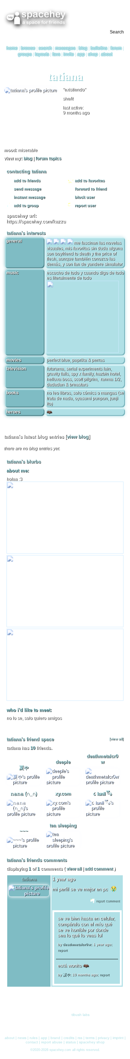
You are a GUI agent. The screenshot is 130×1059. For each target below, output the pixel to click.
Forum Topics (48, 160)
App (81, 55)
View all (74, 870)
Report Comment (107, 903)
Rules (34, 1036)
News (22, 1036)
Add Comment (99, 870)
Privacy (103, 1036)
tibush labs (81, 1014)
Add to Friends (26, 182)
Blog (83, 49)
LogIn (105, 10)
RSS (80, 1036)
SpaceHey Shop (92, 1041)
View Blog (77, 438)
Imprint (118, 1036)
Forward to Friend (90, 190)
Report (63, 952)
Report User (85, 207)
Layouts (42, 55)
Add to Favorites (89, 182)
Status (71, 1041)
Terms (90, 1036)
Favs (56, 55)
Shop (93, 55)
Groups (25, 55)
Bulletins (99, 49)
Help (92, 10)
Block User (84, 199)
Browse (28, 49)
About (106, 55)
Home (12, 49)
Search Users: (17, 32)
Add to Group (26, 207)
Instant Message (29, 199)
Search (117, 32)
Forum (116, 49)
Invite (69, 55)
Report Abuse (51, 1041)
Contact (32, 1041)
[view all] (116, 741)
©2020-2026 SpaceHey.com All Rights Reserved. (65, 1048)
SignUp (120, 10)
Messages (65, 49)
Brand (55, 1036)
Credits (69, 1036)
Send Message (27, 190)
